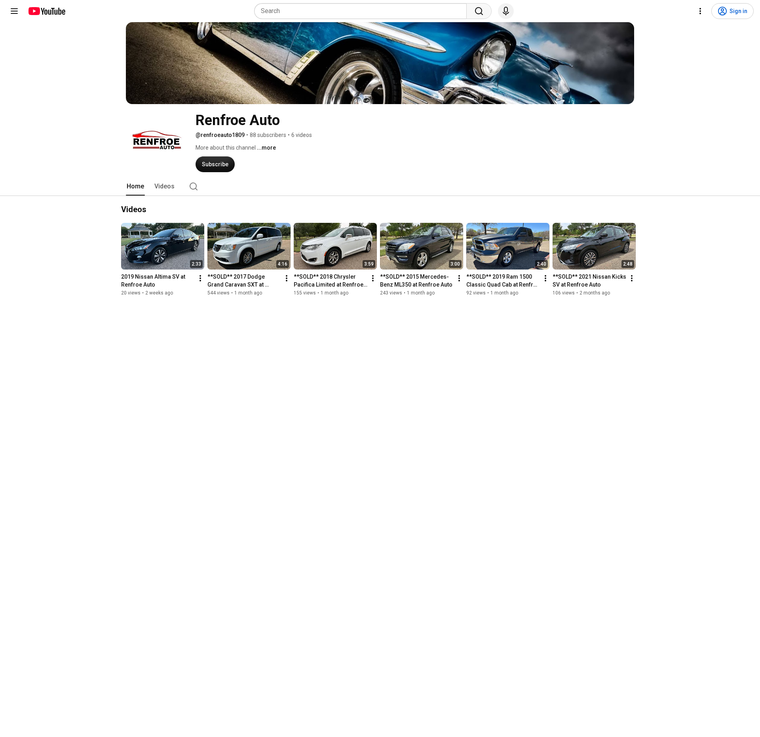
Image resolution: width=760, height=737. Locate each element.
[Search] (479, 11)
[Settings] (700, 11)
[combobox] (363, 11)
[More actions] (200, 278)
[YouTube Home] (46, 11)
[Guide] (14, 11)
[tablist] (380, 186)
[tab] (135, 186)
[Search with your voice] (506, 11)
